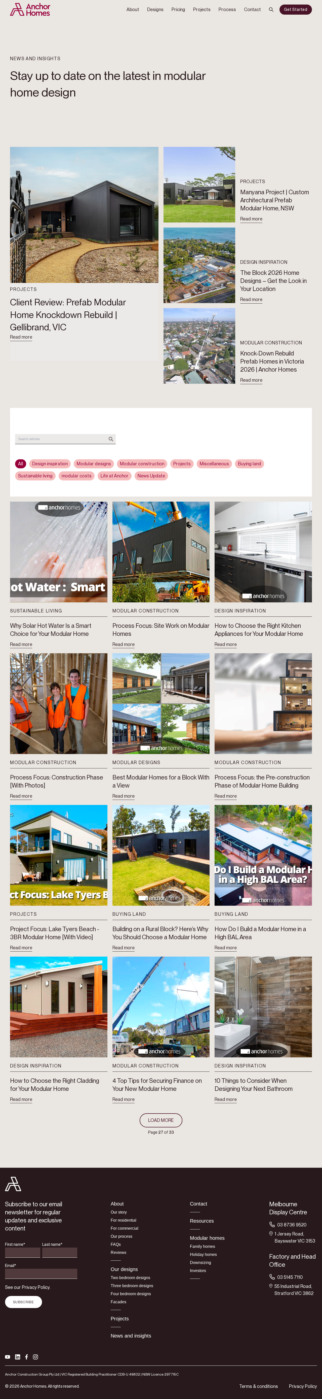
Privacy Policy (303, 1386)
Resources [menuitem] (202, 1221)
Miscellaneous (214, 463)
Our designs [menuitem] (124, 1269)
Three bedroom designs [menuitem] (132, 1286)
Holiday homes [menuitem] (203, 1254)
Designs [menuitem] (155, 9)
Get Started (295, 9)
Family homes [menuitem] (202, 1246)
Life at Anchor (115, 475)
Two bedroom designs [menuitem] (130, 1278)
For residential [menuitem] (123, 1220)
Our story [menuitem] (119, 1212)
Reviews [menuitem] (118, 1252)
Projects (182, 463)
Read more (21, 337)
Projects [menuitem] (202, 9)
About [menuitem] (133, 9)
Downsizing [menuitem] (200, 1262)
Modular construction (142, 463)
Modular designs (94, 463)
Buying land (249, 463)
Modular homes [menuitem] (207, 1238)
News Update (151, 475)
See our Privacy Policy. (27, 1287)
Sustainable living (35, 475)
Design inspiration (50, 463)
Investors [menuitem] (198, 1270)
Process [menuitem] (227, 9)
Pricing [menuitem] (178, 9)
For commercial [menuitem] (124, 1228)
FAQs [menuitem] (116, 1244)
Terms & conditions (258, 1386)
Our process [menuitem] (121, 1236)
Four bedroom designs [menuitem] (131, 1294)
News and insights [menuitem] (131, 1336)
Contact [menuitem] (252, 9)
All (20, 463)
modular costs (77, 475)
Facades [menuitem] (118, 1302)
